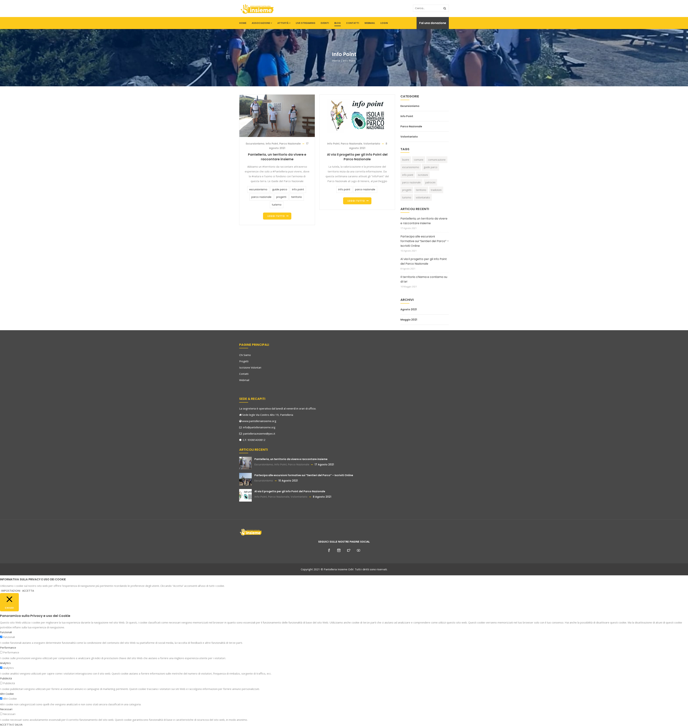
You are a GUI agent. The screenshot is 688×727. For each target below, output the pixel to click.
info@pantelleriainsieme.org (258, 427)
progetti (281, 197)
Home (242, 23)
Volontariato (371, 143)
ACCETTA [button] (28, 590)
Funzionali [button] (6, 632)
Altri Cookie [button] (7, 693)
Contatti (352, 23)
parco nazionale (261, 197)
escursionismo (258, 189)
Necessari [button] (6, 709)
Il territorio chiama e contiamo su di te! (423, 279)
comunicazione (437, 159)
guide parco (279, 189)
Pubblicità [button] (6, 678)
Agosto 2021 (408, 309)
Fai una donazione (432, 23)
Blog (337, 23)
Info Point (272, 143)
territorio (296, 197)
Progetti (244, 361)
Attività (282, 23)
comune (418, 159)
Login (384, 23)
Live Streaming (305, 23)
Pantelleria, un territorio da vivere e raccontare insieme (277, 156)
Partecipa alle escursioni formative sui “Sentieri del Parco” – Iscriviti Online (424, 241)
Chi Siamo (245, 355)
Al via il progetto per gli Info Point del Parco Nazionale (357, 156)
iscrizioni (423, 175)
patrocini (430, 182)
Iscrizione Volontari (250, 367)
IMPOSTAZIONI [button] (10, 590)
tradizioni (436, 190)
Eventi (325, 23)
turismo (276, 204)
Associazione (261, 23)
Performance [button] (8, 647)
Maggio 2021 (408, 319)
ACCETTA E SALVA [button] (11, 724)
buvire (405, 159)
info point (298, 189)
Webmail (369, 23)
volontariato (423, 197)
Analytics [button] (5, 663)
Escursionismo (255, 143)
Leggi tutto (276, 216)
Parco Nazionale (290, 143)
